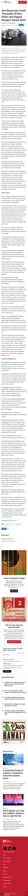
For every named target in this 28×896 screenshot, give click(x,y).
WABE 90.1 (14, 520)
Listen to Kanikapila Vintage (14, 578)
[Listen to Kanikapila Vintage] (14, 562)
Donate (23, 2)
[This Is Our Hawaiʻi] (14, 731)
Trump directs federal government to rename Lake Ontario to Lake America (14, 698)
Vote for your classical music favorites (14, 626)
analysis (11, 412)
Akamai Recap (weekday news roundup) (13, 665)
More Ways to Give (7, 877)
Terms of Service (7, 883)
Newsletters (6, 867)
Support (5, 874)
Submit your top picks (14, 641)
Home (4, 854)
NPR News (8, 524)
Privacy (4, 886)
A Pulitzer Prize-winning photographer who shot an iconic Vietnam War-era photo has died (14, 684)
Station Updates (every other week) (12, 661)
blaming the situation (11, 366)
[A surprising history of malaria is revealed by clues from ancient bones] (13, 759)
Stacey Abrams (6, 227)
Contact (5, 870)
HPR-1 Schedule (7, 858)
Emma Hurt (12, 23)
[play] (2, 894)
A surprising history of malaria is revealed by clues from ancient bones (13, 774)
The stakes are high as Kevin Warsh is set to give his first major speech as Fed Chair (15, 712)
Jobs (4, 864)
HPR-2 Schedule (7, 861)
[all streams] (26, 894)
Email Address (7, 654)
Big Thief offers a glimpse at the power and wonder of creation (15, 704)
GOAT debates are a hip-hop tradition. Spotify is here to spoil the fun (14, 813)
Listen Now (14, 591)
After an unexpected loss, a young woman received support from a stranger (15, 691)
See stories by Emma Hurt (8, 541)
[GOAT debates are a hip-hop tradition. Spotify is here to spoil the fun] (13, 799)
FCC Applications (7, 880)
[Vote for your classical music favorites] (14, 609)
